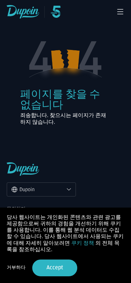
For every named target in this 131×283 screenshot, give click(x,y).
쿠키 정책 (82, 243)
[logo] (23, 11)
